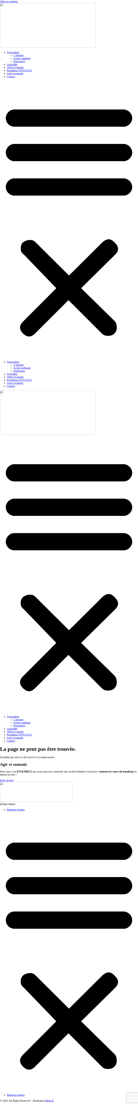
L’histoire (18, 55)
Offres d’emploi (15, 67)
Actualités (12, 64)
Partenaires (19, 61)
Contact (11, 76)
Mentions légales (16, 809)
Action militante (21, 58)
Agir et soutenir (15, 73)
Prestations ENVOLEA (19, 70)
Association (13, 52)
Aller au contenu (9, 1)
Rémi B (49, 1100)
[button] (69, 219)
